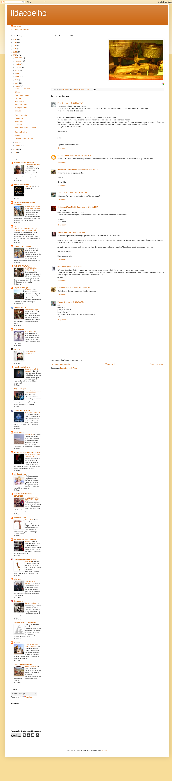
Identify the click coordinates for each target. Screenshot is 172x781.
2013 (15, 46)
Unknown (17, 26)
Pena (59, 103)
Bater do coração (21, 115)
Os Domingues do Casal (24, 138)
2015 (15, 39)
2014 (15, 43)
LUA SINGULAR (20, 308)
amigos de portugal (21, 288)
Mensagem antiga (156, 364)
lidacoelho (29, 12)
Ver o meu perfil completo (20, 30)
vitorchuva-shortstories (23, 664)
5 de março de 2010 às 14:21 (77, 193)
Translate (28, 697)
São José (18, 111)
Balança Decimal (21, 132)
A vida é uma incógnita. (32, 309)
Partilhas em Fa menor (22, 246)
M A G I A (17, 349)
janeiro (18, 146)
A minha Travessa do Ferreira (25, 623)
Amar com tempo (21, 105)
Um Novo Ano (29, 434)
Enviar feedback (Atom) (68, 368)
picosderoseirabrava (22, 367)
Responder (62, 148)
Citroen (17, 92)
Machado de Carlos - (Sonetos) (25, 539)
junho (17, 77)
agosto (17, 70)
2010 (15, 55)
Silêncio (18, 98)
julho (17, 74)
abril (17, 83)
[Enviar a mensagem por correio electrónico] (94, 89)
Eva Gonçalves (63, 155)
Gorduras (28, 186)
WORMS (28, 290)
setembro (18, 67)
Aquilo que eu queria (22, 95)
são (15, 226)
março (17, 86)
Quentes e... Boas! (31, 603)
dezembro (19, 58)
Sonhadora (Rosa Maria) (67, 207)
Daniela (60, 302)
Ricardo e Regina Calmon (67, 170)
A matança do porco (31, 666)
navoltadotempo (20, 474)
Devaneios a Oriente (21, 185)
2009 (15, 149)
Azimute (17, 642)
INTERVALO (29, 520)
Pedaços (18, 135)
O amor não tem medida (23, 89)
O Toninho (18, 125)
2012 (15, 49)
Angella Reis (62, 232)
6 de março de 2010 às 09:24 (74, 302)
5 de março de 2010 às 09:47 (88, 170)
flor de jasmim (19, 432)
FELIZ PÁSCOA (30, 331)
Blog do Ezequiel (20, 389)
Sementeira (19, 121)
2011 (15, 52)
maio (17, 80)
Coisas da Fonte (20, 518)
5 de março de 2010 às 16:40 (81, 288)
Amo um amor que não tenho (25, 128)
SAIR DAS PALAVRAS (22, 266)
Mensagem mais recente (61, 364)
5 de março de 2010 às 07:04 (73, 103)
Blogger (104, 750)
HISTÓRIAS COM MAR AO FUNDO (27, 452)
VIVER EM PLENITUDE (32, 412)
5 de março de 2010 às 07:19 (80, 155)
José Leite (61, 193)
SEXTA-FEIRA (19, 329)
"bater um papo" (20, 101)
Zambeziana (18, 601)
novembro (19, 61)
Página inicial (110, 364)
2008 (15, 152)
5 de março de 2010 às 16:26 (71, 267)
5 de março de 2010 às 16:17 (78, 232)
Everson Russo (63, 288)
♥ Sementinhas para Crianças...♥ (26, 559)
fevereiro (18, 142)
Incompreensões (21, 108)
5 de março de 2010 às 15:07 (87, 207)
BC (59, 267)
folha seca (18, 579)
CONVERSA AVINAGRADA (24, 163)
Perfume (28, 541)
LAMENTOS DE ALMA (22, 411)
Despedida (19, 118)
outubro (18, 64)
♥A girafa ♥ (28, 561)
